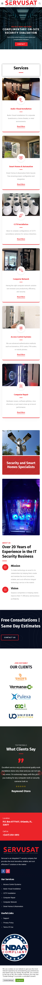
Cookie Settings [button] (8, 980)
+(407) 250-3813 (11, 834)
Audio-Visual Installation (21, 109)
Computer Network (21, 279)
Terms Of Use (8, 927)
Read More (21, 126)
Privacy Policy (8, 923)
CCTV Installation (21, 224)
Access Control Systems (21, 337)
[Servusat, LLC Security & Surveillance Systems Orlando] (21, 4)
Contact (21, 44)
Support (6, 918)
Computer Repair (21, 395)
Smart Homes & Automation (21, 166)
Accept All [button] (20, 980)
